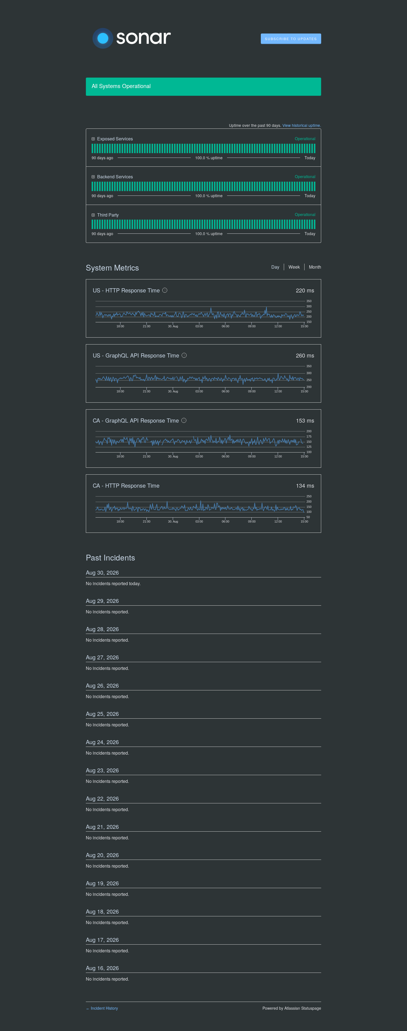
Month (315, 267)
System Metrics (112, 267)
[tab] (92, 148)
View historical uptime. (301, 125)
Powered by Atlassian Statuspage (291, 1008)
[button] (291, 39)
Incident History (102, 1008)
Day (275, 267)
